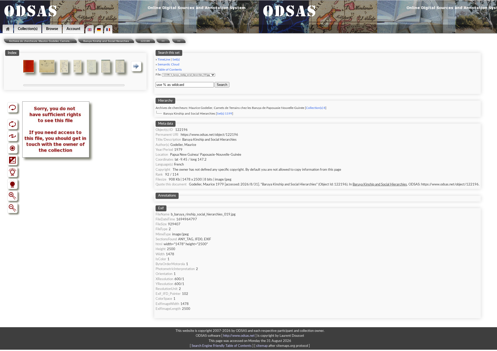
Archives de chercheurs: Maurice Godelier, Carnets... (40, 41)
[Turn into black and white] (12, 148)
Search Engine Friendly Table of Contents (222, 345)
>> (178, 41)
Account (73, 29)
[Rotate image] (12, 124)
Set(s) (176, 59)
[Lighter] (12, 172)
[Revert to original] (12, 107)
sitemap (262, 345)
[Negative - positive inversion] (12, 160)
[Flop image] (12, 136)
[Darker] (12, 184)
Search (222, 85)
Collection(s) (28, 29)
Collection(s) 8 (315, 108)
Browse (52, 29)
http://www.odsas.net (239, 335)
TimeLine (164, 59)
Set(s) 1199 (224, 113)
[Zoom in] (12, 196)
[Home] (8, 29)
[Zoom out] (12, 208)
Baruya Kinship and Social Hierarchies (106, 41)
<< (163, 41)
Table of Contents (170, 69)
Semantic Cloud (168, 64)
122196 (145, 41)
